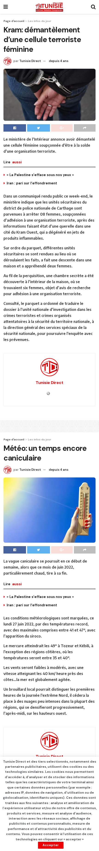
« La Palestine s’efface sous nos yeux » (40, 175)
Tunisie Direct (30, 61)
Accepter (51, 845)
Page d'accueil (13, 21)
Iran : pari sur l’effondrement (32, 183)
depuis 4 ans (58, 61)
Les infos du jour (39, 21)
